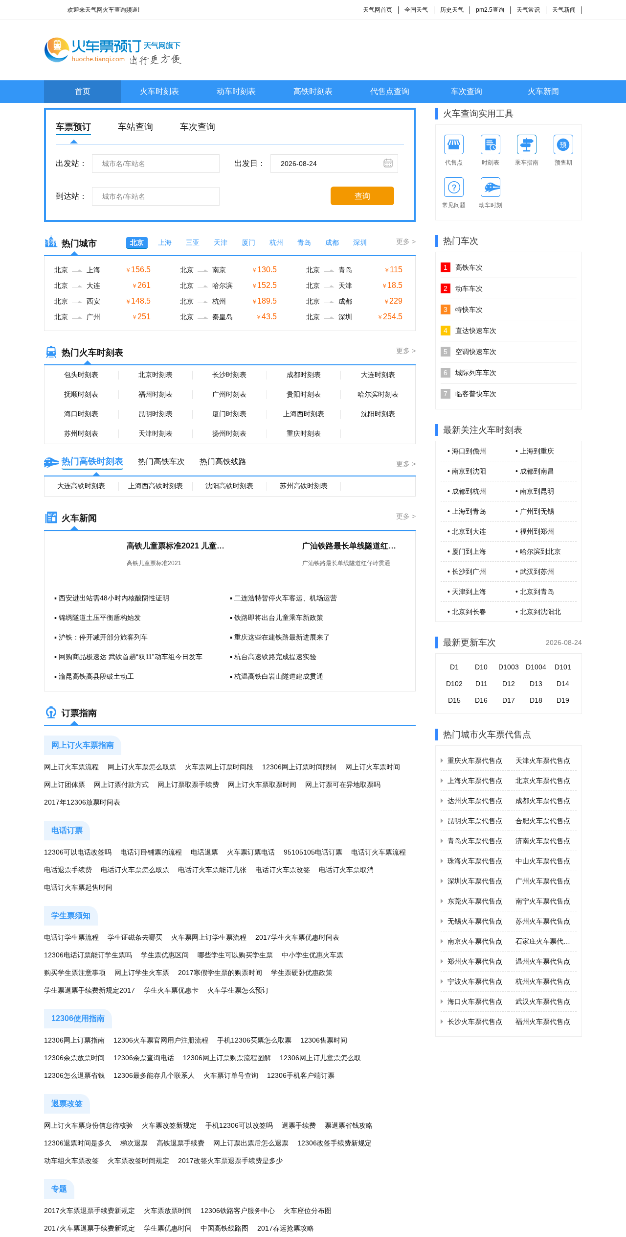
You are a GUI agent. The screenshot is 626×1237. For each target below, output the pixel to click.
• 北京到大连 (466, 531)
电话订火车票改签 (282, 870)
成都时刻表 (304, 375)
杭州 (276, 242)
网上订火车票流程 (71, 767)
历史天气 (452, 9)
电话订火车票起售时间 (78, 887)
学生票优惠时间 (168, 1228)
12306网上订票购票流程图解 (227, 1058)
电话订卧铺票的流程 (151, 852)
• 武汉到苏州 (534, 571)
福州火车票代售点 (542, 1021)
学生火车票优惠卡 (171, 990)
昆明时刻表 (155, 414)
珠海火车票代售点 (474, 861)
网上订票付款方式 (121, 784)
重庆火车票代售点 (474, 760)
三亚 (193, 242)
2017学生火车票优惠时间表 (297, 937)
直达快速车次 (470, 330)
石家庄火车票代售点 (546, 941)
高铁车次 (463, 267)
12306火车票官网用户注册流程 (160, 1040)
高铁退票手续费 (180, 1143)
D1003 (508, 667)
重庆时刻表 (304, 433)
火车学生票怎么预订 (238, 990)
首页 (82, 91)
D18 (536, 700)
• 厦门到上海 (466, 551)
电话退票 (204, 852)
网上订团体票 (64, 784)
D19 (563, 700)
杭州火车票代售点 (542, 981)
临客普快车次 (470, 394)
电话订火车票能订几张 (212, 870)
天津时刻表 (155, 433)
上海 (165, 242)
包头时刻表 (81, 375)
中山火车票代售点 (542, 861)
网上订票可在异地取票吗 (342, 784)
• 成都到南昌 (534, 471)
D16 (481, 700)
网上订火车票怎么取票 (142, 767)
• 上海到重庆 (534, 451)
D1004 (536, 667)
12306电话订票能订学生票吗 (88, 955)
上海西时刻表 (303, 414)
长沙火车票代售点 (474, 1021)
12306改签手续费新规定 (334, 1143)
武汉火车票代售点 (542, 1001)
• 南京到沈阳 (466, 471)
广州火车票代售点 (542, 881)
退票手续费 (299, 1125)
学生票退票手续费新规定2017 (89, 990)
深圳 (360, 242)
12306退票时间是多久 (78, 1143)
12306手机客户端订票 (301, 1075)
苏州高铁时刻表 (304, 486)
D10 (481, 667)
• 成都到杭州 (466, 491)
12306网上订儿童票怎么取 (320, 1058)
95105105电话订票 (313, 852)
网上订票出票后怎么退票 (251, 1143)
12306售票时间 (323, 1040)
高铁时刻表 (313, 91)
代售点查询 (389, 91)
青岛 (304, 242)
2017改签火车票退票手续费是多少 (230, 1161)
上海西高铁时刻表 (155, 486)
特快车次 (463, 309)
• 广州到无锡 (534, 511)
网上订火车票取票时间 (262, 784)
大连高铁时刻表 (81, 486)
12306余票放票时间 (74, 1058)
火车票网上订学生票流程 (208, 937)
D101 (563, 667)
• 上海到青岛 (466, 511)
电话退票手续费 (68, 870)
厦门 (248, 242)
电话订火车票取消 (346, 870)
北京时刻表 (155, 375)
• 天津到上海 (466, 591)
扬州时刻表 (229, 433)
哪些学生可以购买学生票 (235, 955)
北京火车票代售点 (542, 781)
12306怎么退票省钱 (74, 1075)
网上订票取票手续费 (188, 784)
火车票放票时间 (168, 1210)
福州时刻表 (155, 394)
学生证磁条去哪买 (135, 937)
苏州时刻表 (81, 433)
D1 (454, 667)
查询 (362, 196)
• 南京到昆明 (534, 491)
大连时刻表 (378, 375)
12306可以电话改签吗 (78, 852)
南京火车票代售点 (474, 941)
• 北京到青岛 (534, 591)
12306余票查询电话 (143, 1058)
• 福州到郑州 (534, 531)
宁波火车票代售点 (474, 981)
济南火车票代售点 (542, 841)
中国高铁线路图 (224, 1228)
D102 (454, 684)
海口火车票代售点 (474, 1001)
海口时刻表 (81, 414)
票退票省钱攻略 (349, 1125)
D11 (481, 684)
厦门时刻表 (229, 414)
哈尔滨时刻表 (378, 394)
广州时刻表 (229, 394)
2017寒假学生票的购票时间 (220, 972)
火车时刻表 (159, 91)
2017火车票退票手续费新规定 (89, 1210)
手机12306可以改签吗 (239, 1125)
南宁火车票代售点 (542, 901)
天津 (220, 242)
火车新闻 (543, 91)
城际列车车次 (470, 373)
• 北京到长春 (466, 612)
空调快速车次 (470, 352)
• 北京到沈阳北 (538, 612)
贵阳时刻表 (304, 394)
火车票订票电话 (251, 852)
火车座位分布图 (308, 1210)
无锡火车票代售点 (474, 921)
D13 (536, 684)
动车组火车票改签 (71, 1161)
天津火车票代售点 (542, 760)
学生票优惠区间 (165, 955)
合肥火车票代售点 (542, 821)
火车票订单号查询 (230, 1075)
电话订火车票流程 (378, 852)
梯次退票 (134, 1143)
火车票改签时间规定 (138, 1161)
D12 (508, 684)
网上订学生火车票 (141, 972)
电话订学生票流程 (71, 937)
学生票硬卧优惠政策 (302, 972)
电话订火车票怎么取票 (135, 870)
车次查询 (466, 91)
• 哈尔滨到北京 (538, 551)
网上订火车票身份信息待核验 (88, 1125)
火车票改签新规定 (169, 1125)
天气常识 (528, 9)
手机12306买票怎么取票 (254, 1040)
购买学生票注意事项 (75, 972)
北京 (137, 242)
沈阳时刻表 (378, 414)
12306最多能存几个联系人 (154, 1075)
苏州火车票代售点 (542, 921)
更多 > (406, 241)
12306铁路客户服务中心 (238, 1210)
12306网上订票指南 (74, 1040)
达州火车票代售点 (474, 801)
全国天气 (416, 9)
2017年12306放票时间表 (82, 802)
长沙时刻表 (229, 375)
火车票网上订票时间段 (219, 767)
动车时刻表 (236, 91)
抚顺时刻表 (81, 394)
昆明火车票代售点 (474, 821)
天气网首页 (377, 9)
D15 (454, 700)
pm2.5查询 (490, 9)
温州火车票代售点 (542, 961)
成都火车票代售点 (542, 801)
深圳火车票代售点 (474, 881)
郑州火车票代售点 (474, 961)
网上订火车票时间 (372, 767)
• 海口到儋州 (466, 451)
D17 (508, 700)
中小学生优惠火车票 (312, 955)
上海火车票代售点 (474, 781)
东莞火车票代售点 (474, 901)
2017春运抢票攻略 (285, 1228)
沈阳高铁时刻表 (229, 486)
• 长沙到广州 (466, 571)
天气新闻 (564, 9)
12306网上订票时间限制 (299, 767)
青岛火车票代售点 (474, 841)
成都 (332, 242)
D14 (563, 684)
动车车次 (463, 288)
